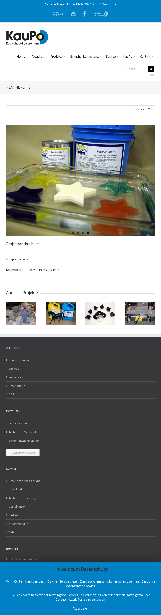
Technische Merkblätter (24, 432)
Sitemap (14, 368)
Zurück (140, 109)
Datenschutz (17, 386)
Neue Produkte (18, 524)
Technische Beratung (22, 498)
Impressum (16, 377)
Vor (150, 109)
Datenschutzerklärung (70, 599)
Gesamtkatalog (18, 423)
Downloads (16, 489)
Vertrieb (14, 515)
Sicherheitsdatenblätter (24, 440)
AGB (11, 394)
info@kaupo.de (107, 4)
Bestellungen (17, 506)
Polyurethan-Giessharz (44, 270)
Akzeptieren (80, 608)
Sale (11, 532)
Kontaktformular (19, 360)
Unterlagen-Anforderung (24, 481)
